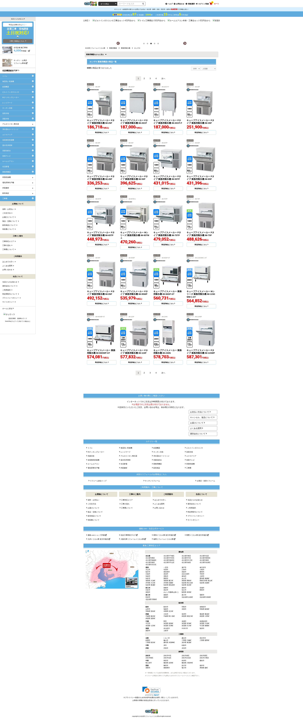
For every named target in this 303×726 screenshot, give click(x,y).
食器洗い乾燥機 (126, 448)
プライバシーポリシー (196, 516)
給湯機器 (156, 448)
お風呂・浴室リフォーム (206, 481)
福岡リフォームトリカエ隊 (163, 539)
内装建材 (124, 468)
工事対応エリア (127, 500)
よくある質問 (195, 428)
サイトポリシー (193, 520)
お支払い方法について (199, 412)
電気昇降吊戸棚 (93, 468)
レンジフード (126, 452)
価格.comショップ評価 (96, 535)
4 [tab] (155, 44)
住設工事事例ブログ (128, 535)
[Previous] (118, 43)
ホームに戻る (7, 308)
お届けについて (196, 423)
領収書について (93, 520)
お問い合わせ (159, 508)
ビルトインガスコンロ (194, 448)
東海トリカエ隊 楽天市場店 (163, 535)
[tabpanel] (152, 29)
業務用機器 (91, 54)
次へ (163, 78)
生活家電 (124, 464)
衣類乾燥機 (190, 464)
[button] (151, 691)
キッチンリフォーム (152, 481)
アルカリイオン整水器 (129, 456)
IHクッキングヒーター (96, 452)
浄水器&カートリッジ (161, 456)
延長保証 (156, 468)
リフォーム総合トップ (98, 481)
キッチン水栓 (158, 452)
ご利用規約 (192, 508)
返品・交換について (95, 512)
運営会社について (197, 434)
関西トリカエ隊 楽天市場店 (196, 535)
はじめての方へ (160, 500)
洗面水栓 (91, 456)
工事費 (188, 468)
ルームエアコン (93, 464)
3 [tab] (151, 44)
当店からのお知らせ (195, 500)
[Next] (185, 43)
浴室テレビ (190, 460)
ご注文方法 (92, 504)
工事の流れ (125, 504)
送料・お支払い (93, 500)
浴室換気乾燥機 (93, 460)
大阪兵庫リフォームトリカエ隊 (132, 539)
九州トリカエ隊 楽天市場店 (98, 539)
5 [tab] (158, 44)
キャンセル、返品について (201, 417)
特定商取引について (195, 512)
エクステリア (191, 456)
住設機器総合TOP (10, 71)
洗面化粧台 (157, 460)
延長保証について (94, 516)
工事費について (127, 508)
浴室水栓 (189, 452)
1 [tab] (144, 44)
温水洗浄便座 (126, 460)
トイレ (90, 448)
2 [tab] (148, 44)
